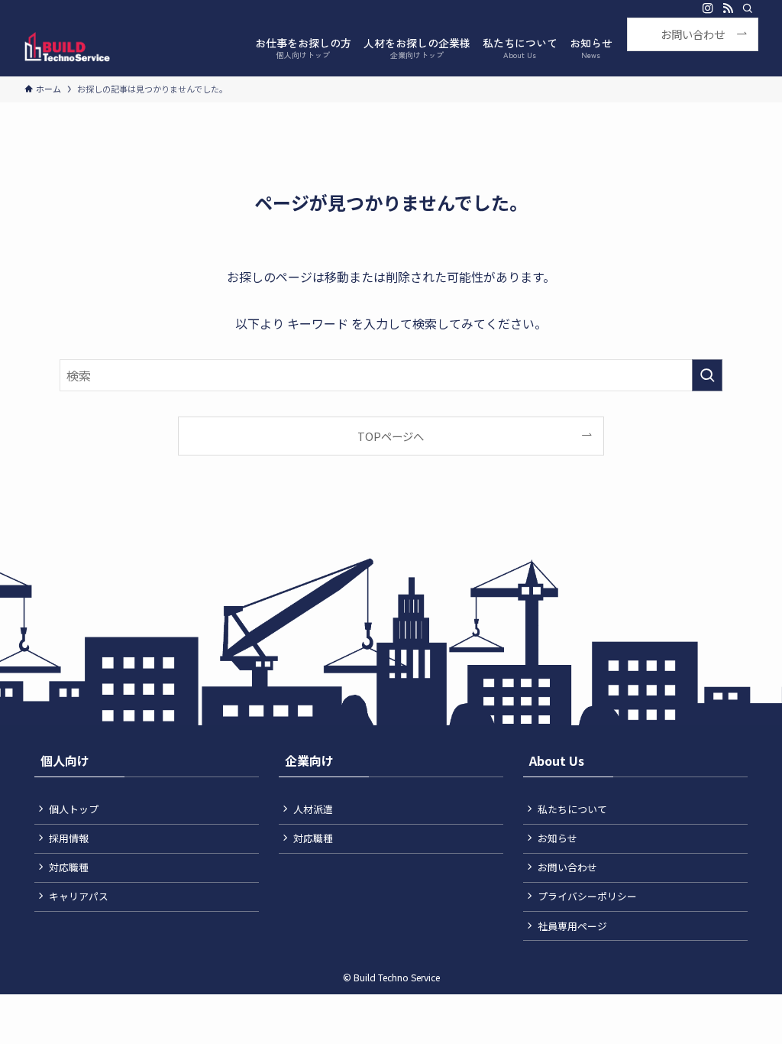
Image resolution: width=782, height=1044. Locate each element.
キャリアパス (78, 896)
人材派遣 (313, 809)
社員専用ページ (572, 926)
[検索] (748, 8)
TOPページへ (390, 436)
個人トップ (74, 809)
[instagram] (708, 8)
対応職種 (69, 867)
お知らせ (557, 838)
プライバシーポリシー (587, 896)
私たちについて (572, 809)
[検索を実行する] (707, 375)
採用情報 (69, 838)
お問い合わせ (567, 867)
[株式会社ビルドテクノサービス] (67, 46)
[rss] (728, 8)
